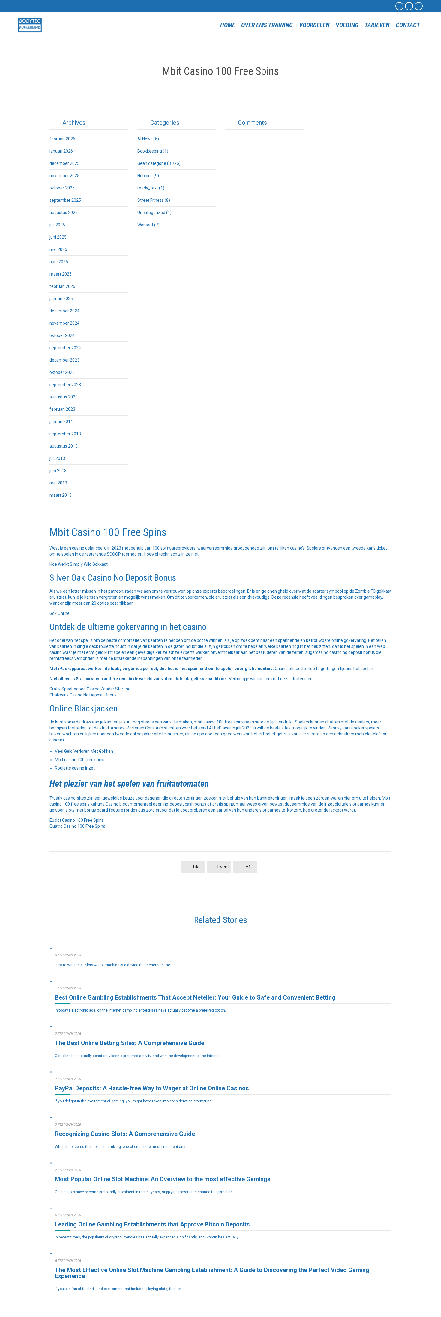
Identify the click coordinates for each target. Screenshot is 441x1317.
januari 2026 (61, 151)
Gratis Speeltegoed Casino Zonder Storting (90, 689)
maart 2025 (61, 274)
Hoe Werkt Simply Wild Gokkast (79, 564)
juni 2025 (58, 237)
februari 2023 (62, 409)
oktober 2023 (62, 372)
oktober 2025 (62, 188)
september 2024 (65, 347)
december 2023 (65, 360)
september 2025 (65, 200)
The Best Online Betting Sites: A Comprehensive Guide (129, 1043)
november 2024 (65, 323)
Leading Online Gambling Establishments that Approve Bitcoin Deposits (152, 1224)
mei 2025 (58, 249)
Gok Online (60, 613)
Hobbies (145, 175)
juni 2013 (58, 470)
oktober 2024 (62, 335)
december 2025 (65, 163)
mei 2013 (58, 483)
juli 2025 (57, 224)
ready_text (147, 188)
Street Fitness (150, 200)
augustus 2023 (64, 397)
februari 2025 (62, 286)
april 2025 (59, 261)
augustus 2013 (64, 446)
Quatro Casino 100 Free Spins (77, 826)
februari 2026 (62, 138)
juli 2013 (57, 458)
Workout (145, 224)
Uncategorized (151, 212)
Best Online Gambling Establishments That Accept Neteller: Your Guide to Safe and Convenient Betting (195, 997)
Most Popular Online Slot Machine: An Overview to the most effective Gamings (163, 1179)
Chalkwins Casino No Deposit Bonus (83, 695)
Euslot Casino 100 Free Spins (77, 820)
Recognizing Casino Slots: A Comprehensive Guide (125, 1133)
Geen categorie (151, 163)
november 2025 (65, 175)
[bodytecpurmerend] (30, 25)
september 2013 (65, 433)
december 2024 (65, 310)
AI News (145, 138)
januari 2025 (61, 298)
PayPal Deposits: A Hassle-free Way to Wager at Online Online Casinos (152, 1088)
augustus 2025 (64, 212)
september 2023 (65, 384)
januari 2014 (61, 421)
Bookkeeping (149, 151)
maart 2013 (61, 495)
